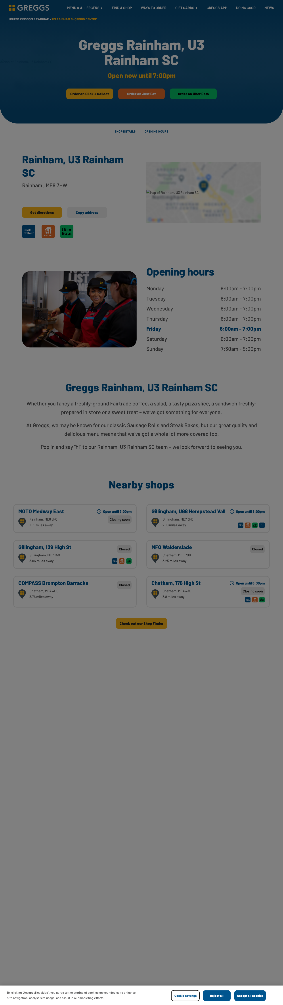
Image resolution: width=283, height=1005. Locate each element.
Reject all (217, 995)
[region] (141, 995)
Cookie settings (185, 995)
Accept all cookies (250, 995)
